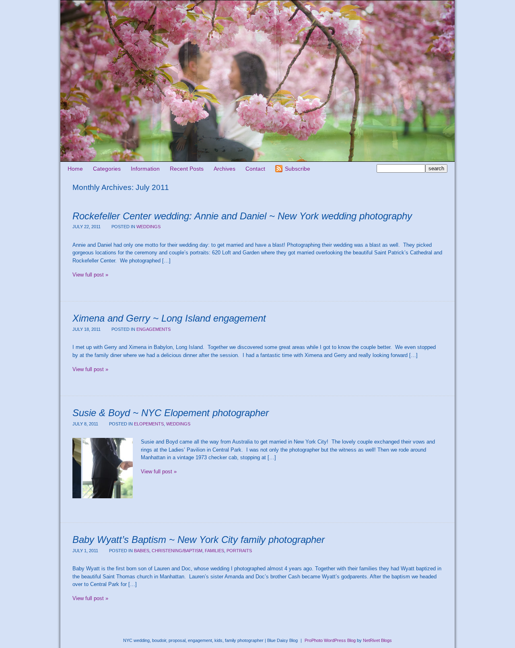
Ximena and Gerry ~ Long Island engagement (169, 318)
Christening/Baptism (177, 550)
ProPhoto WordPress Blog (330, 640)
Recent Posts (187, 168)
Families (214, 550)
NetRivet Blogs (377, 640)
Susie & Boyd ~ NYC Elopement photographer (170, 412)
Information (145, 168)
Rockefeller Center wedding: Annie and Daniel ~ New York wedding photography (242, 215)
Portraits (239, 550)
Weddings (148, 226)
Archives (224, 168)
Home (75, 168)
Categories (107, 168)
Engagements (153, 329)
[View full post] (102, 468)
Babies (141, 550)
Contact (255, 168)
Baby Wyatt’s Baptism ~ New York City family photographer (198, 539)
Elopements (149, 423)
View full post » (90, 275)
